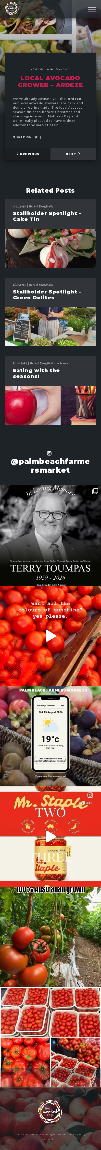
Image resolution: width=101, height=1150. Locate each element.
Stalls (66, 69)
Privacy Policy (77, 1134)
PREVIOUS (29, 154)
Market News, (55, 69)
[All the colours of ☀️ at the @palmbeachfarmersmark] (50, 636)
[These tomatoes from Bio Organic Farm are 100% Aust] (50, 937)
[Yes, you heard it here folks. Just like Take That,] (50, 836)
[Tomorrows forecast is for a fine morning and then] (50, 736)
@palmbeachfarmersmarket (50, 466)
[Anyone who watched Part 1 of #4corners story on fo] (50, 1037)
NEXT (72, 154)
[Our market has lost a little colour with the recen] (50, 535)
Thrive (54, 1139)
